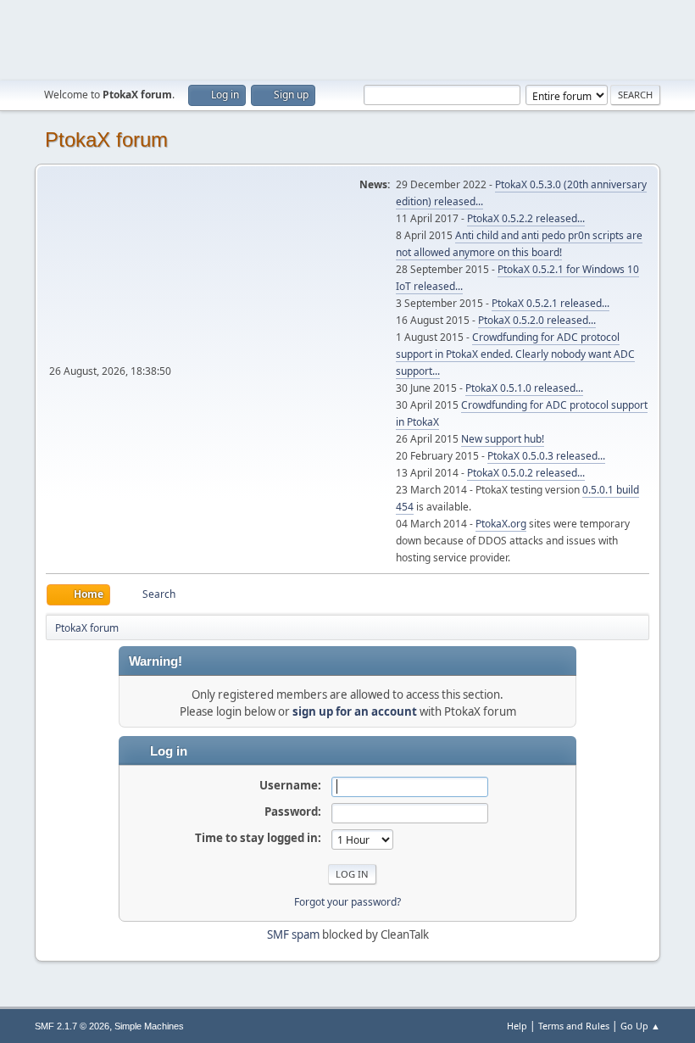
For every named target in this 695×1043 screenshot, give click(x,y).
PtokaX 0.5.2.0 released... (537, 320)
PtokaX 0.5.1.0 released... (524, 388)
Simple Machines (149, 1026)
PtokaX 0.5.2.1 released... (550, 303)
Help (517, 1025)
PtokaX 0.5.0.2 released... (526, 473)
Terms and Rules (573, 1025)
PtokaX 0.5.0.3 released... (546, 456)
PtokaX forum (106, 139)
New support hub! (502, 439)
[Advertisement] (347, 38)
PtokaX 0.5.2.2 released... (526, 218)
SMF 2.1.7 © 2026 (72, 1026)
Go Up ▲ (640, 1025)
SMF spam (293, 934)
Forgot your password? (347, 902)
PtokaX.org (500, 523)
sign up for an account (354, 711)
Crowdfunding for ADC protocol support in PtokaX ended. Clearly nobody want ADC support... (515, 354)
